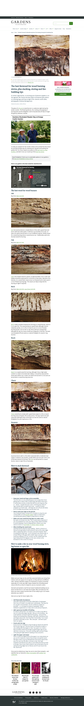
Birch (12, 324)
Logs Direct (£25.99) (29, 289)
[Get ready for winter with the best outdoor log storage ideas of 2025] (15, 668)
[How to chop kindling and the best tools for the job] (46, 668)
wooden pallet (29, 514)
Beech (13, 372)
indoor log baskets (31, 653)
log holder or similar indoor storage (34, 525)
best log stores (40, 152)
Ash (12, 230)
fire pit (21, 108)
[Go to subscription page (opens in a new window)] (63, 85)
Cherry (13, 414)
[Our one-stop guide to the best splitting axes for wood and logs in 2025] (36, 668)
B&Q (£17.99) (20, 242)
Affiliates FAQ (31, 82)
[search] (71, 23)
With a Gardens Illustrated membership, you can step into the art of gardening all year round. (63, 89)
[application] (31, 130)
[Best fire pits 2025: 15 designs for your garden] (25, 668)
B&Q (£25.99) (20, 289)
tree (32, 459)
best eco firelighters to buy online (23, 159)
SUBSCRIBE (63, 94)
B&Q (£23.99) (20, 196)
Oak (12, 276)
